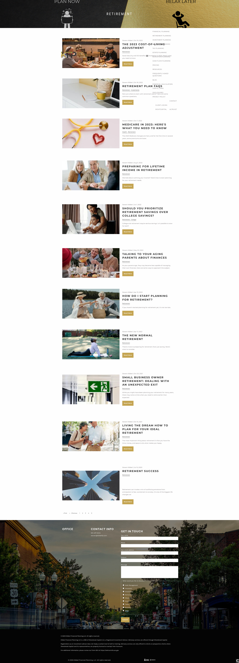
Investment (129, 591)
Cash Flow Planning (162, 61)
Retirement (132, 132)
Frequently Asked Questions (160, 75)
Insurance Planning (161, 44)
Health (124, 132)
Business (128, 607)
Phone (130, 543)
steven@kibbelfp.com (99, 535)
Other (127, 610)
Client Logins (161, 105)
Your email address (135, 550)
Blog (155, 80)
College (133, 219)
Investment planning (162, 40)
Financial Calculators (163, 84)
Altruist (173, 109)
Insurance (128, 588)
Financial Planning (161, 31)
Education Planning (161, 57)
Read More (128, 144)
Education (128, 598)
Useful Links (158, 88)
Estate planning (160, 52)
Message (131, 565)
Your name (132, 535)
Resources (157, 69)
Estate (127, 601)
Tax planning (158, 48)
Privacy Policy (159, 97)
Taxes (127, 604)
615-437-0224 (96, 533)
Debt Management (131, 585)
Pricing (156, 65)
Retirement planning (162, 36)
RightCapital (161, 109)
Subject (131, 557)
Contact (173, 101)
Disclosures (158, 92)
